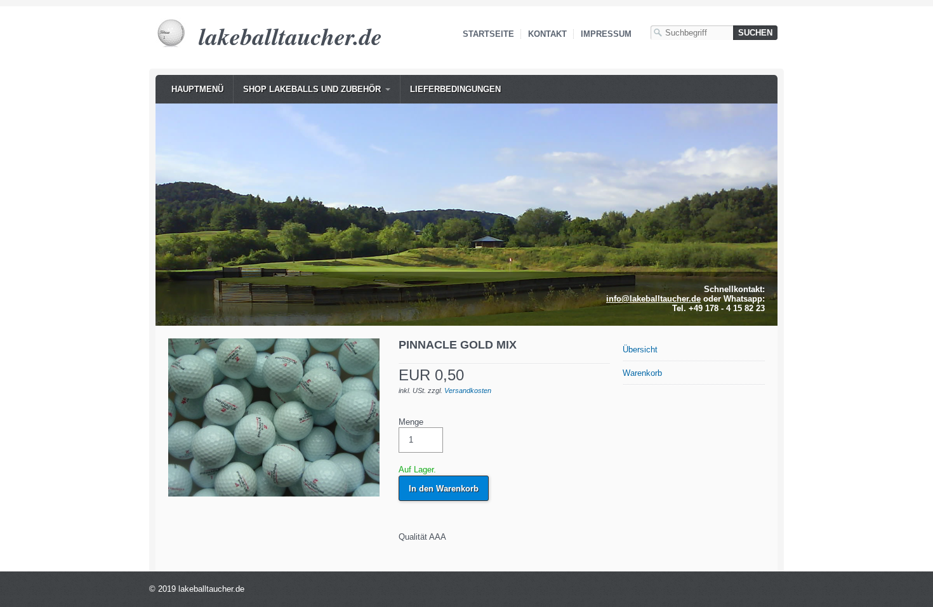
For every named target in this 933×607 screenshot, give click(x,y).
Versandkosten (467, 390)
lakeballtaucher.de (290, 36)
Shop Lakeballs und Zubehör (312, 89)
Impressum (606, 34)
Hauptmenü (197, 89)
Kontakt (547, 34)
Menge (411, 422)
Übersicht (640, 349)
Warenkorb (642, 373)
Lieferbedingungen (455, 89)
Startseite (488, 34)
